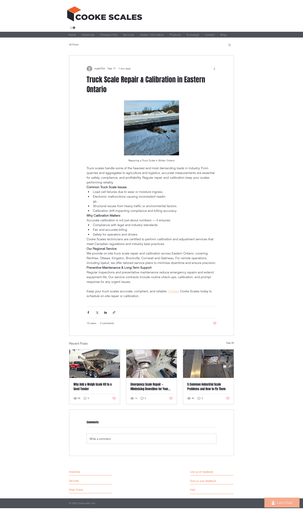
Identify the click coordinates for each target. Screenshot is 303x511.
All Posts (74, 44)
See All (230, 342)
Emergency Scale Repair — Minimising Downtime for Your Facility (149, 386)
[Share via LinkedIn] (105, 312)
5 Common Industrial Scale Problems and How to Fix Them (206, 386)
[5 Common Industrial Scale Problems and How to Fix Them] (208, 363)
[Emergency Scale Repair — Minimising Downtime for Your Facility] (151, 363)
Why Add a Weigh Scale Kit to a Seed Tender (92, 386)
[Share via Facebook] (88, 312)
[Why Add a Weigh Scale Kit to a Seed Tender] (94, 363)
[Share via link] (114, 312)
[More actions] (214, 69)
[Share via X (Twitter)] (97, 312)
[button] (73, 27)
